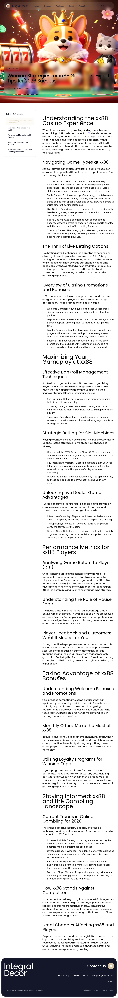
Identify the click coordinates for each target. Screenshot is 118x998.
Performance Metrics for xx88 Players (19, 136)
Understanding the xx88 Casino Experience (20, 122)
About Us (87, 990)
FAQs (85, 975)
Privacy (96, 990)
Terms (104, 990)
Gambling (13, 68)
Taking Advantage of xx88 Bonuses (18, 143)
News (76, 975)
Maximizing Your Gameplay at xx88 (19, 129)
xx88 (87, 133)
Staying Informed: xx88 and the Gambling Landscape (20, 150)
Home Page (64, 975)
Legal (111, 990)
